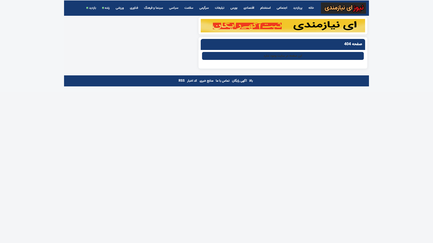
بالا (251, 80)
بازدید (92, 8)
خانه (311, 8)
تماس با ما (223, 80)
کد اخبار (192, 80)
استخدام (265, 8)
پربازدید (297, 8)
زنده (107, 8)
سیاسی (173, 8)
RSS (182, 80)
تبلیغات (219, 8)
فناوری (134, 8)
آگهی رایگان (239, 80)
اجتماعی (282, 8)
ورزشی (120, 8)
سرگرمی (204, 8)
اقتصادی (249, 8)
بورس (233, 8)
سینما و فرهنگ (153, 8)
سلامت (188, 8)
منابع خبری (206, 80)
